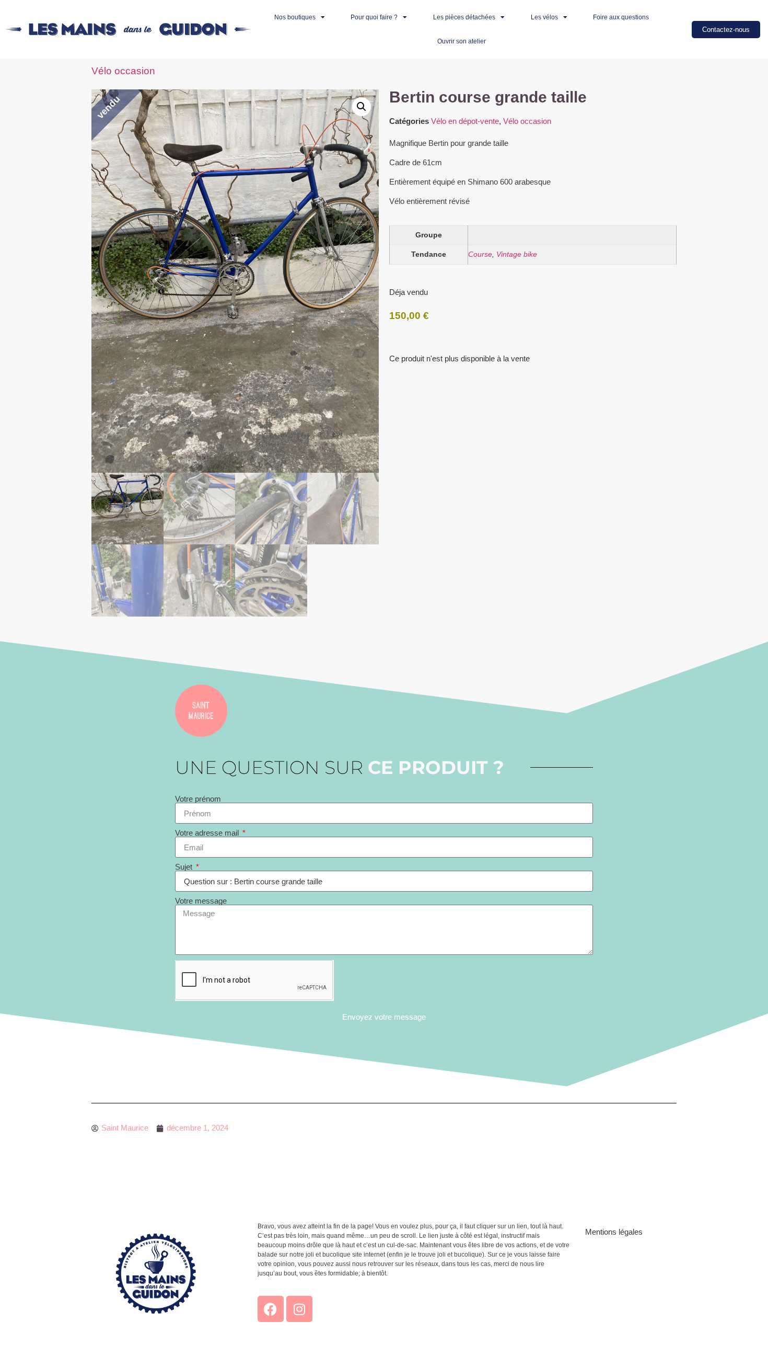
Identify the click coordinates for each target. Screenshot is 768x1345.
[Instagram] (299, 1309)
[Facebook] (271, 1309)
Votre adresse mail (208, 833)
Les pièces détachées (464, 17)
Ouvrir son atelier (461, 41)
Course (480, 254)
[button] (361, 106)
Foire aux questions (621, 17)
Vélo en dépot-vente (465, 121)
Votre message (201, 901)
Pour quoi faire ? (374, 17)
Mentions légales (614, 1231)
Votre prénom (198, 799)
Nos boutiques (295, 17)
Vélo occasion (123, 70)
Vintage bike (516, 254)
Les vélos (544, 17)
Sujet (184, 867)
